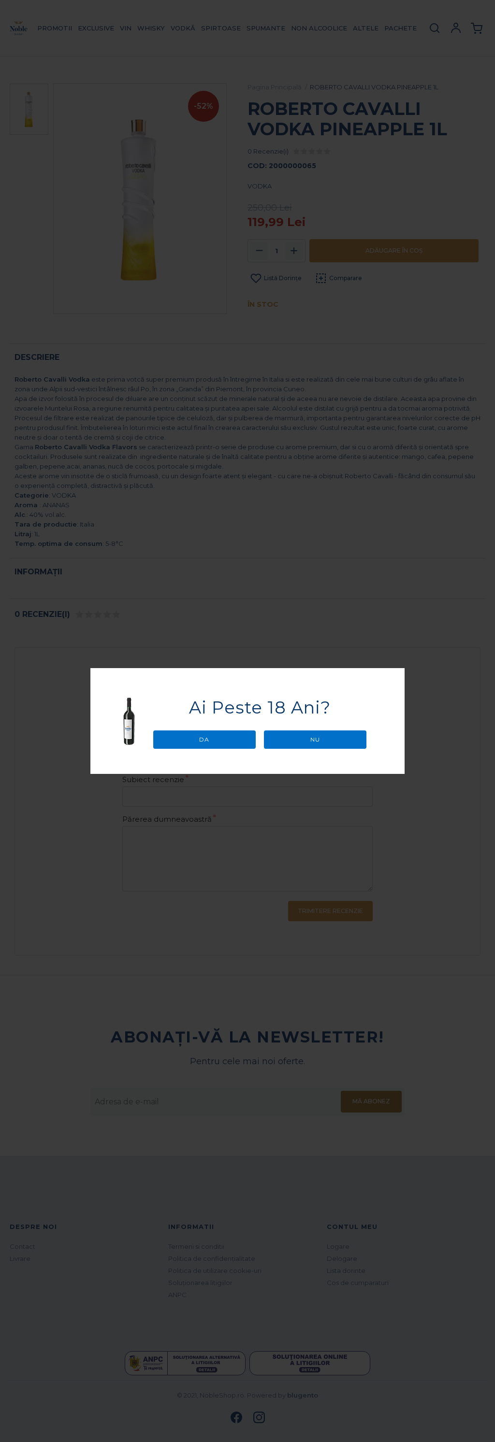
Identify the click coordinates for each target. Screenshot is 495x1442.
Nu (315, 739)
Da (204, 739)
